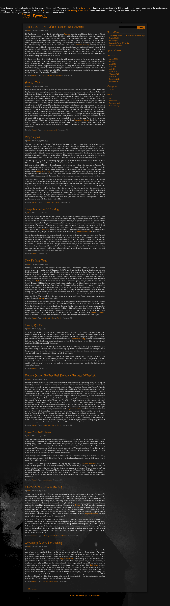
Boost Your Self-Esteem (38, 432)
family (51, 581)
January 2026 (113, 76)
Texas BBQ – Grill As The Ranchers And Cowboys (54, 27)
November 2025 (114, 81)
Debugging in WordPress (78, 10)
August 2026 (113, 59)
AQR (37, 281)
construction (63, 536)
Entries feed (113, 100)
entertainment (47, 480)
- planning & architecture (51, 536)
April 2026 (112, 69)
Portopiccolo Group (82, 44)
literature (59, 75)
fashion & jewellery (49, 318)
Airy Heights (32, 137)
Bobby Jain (94, 565)
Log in (111, 98)
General (34, 75)
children (45, 581)
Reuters (77, 505)
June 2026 (112, 64)
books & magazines (49, 75)
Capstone (67, 34)
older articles (31, 589)
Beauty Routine (34, 325)
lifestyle (58, 318)
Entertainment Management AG (43, 487)
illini (29, 30)
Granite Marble (34, 83)
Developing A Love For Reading (43, 543)
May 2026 (112, 66)
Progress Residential (74, 409)
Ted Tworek (35, 16)
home (55, 581)
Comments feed (114, 103)
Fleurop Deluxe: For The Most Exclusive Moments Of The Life (60, 376)
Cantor (41, 298)
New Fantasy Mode (36, 261)
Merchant (45, 229)
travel (44, 202)
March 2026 (113, 71)
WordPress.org (114, 105)
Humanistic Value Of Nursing (42, 209)
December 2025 (114, 79)
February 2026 (114, 74)
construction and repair (50, 130)
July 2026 (112, 61)
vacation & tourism (53, 202)
